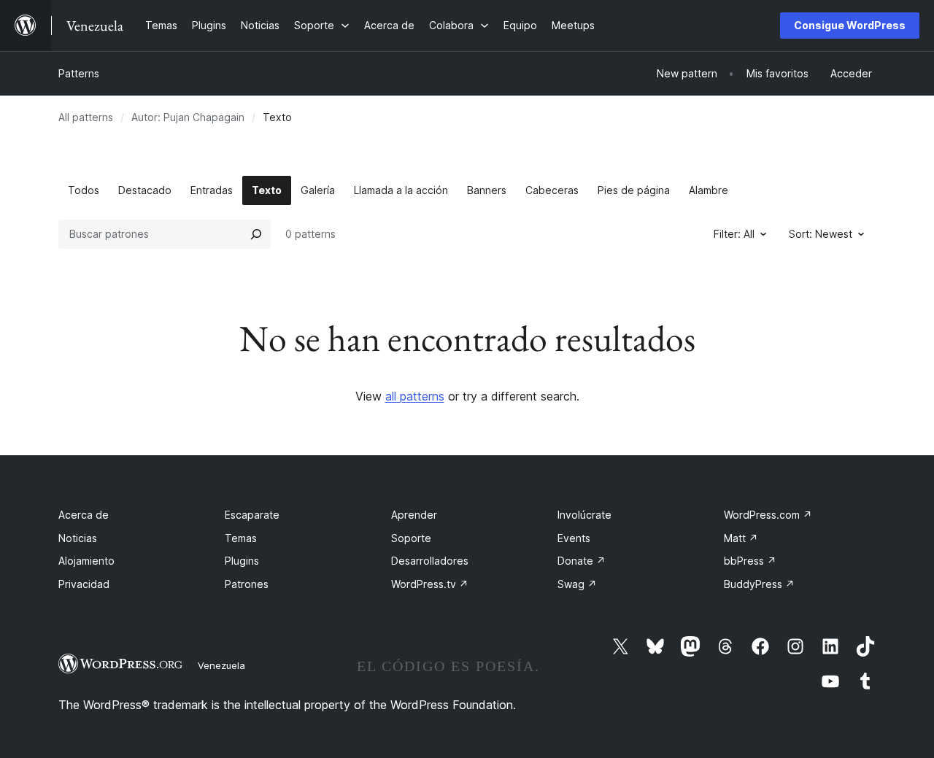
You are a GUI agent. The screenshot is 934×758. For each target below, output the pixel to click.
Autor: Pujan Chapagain (187, 117)
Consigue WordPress (850, 25)
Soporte (411, 538)
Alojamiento (86, 560)
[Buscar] (256, 234)
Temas (241, 538)
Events (573, 538)
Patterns (78, 73)
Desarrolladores (429, 560)
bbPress (750, 560)
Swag (577, 584)
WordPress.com (768, 514)
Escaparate (252, 514)
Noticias (77, 538)
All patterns (85, 117)
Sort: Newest (820, 234)
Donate (581, 560)
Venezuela (221, 665)
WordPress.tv (429, 584)
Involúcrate (584, 514)
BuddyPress (759, 584)
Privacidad (83, 584)
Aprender (414, 514)
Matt (741, 538)
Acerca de (83, 514)
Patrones (247, 584)
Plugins (242, 560)
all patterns (414, 396)
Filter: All (734, 234)
